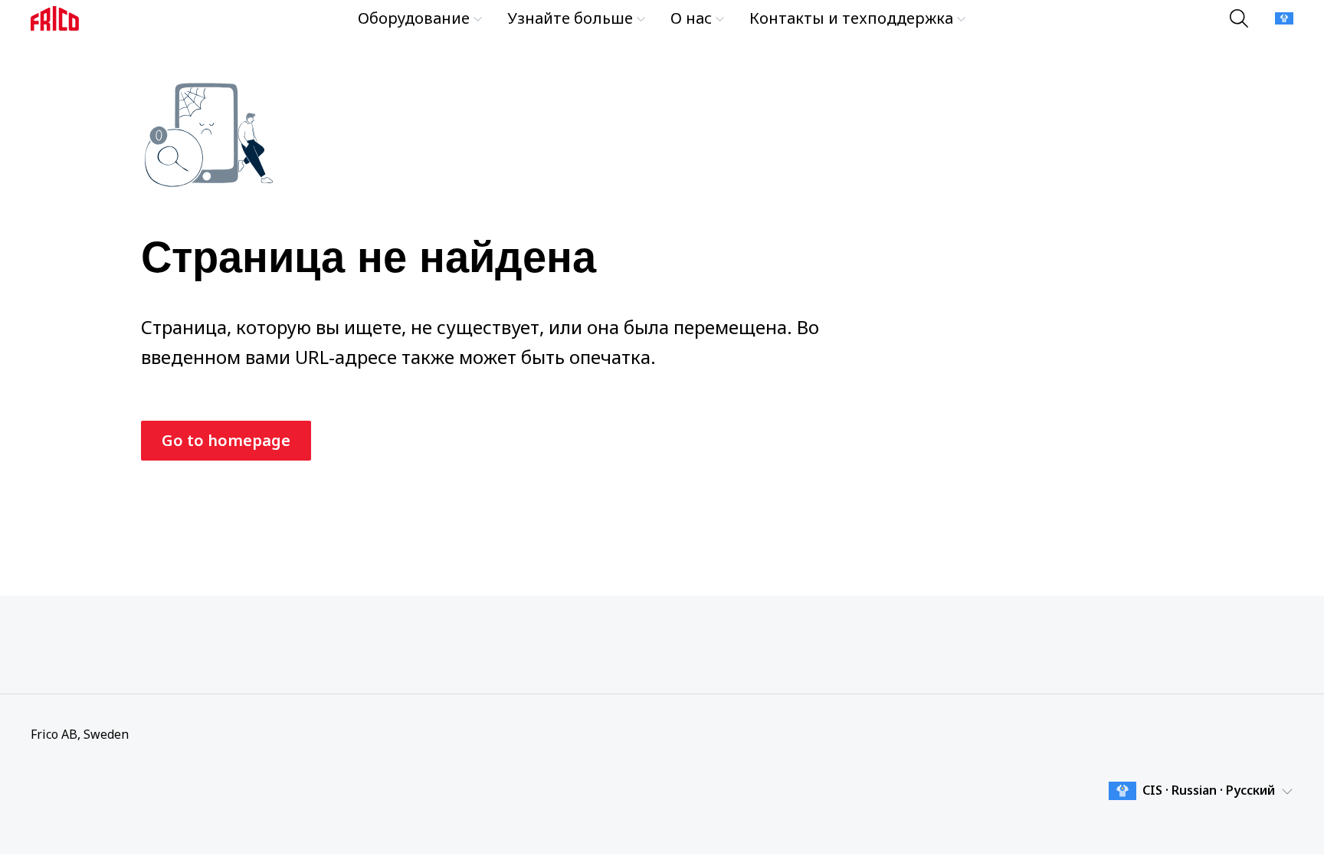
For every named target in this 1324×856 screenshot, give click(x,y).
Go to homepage (226, 440)
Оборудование (414, 18)
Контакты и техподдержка (851, 18)
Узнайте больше (570, 18)
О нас (691, 18)
